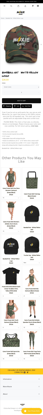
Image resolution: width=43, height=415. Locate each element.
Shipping (8, 106)
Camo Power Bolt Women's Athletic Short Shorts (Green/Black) (11, 224)
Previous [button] (2, 44)
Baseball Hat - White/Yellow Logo (11, 260)
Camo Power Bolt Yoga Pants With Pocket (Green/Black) (32, 352)
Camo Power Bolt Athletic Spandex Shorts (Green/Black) (32, 321)
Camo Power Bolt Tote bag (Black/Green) (32, 195)
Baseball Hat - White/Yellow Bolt (32, 228)
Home (2, 18)
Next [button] (41, 44)
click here (34, 126)
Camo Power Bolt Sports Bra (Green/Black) (11, 352)
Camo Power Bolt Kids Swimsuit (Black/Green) (32, 290)
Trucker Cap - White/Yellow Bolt (32, 256)
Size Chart (28, 106)
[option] (21, 44)
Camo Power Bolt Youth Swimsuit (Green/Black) (11, 321)
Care (18, 106)
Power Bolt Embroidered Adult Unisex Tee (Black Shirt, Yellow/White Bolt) (11, 289)
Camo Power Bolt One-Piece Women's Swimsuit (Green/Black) (11, 190)
